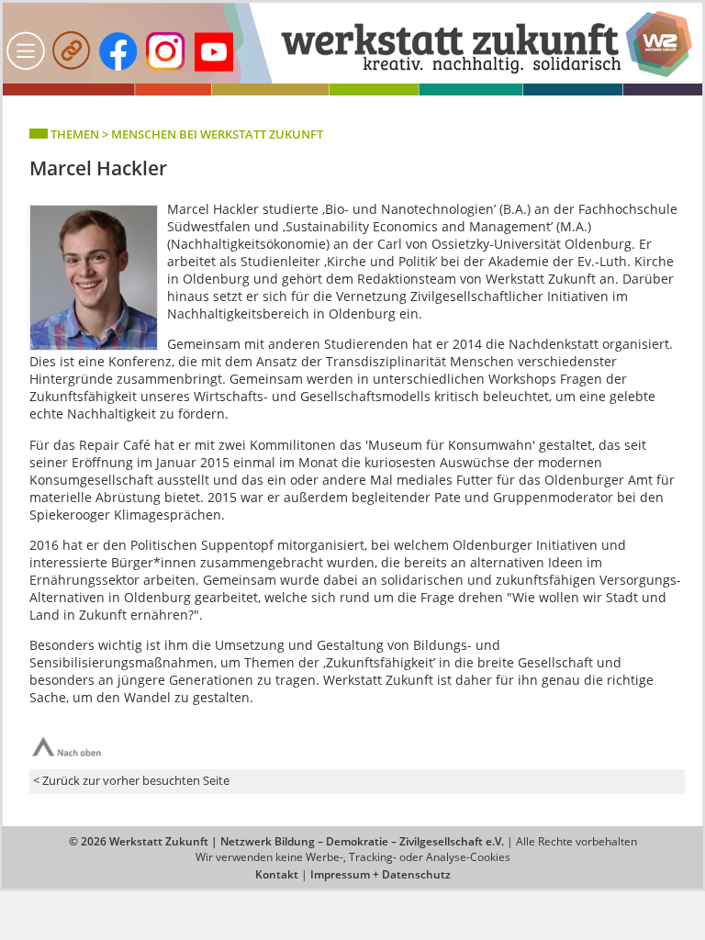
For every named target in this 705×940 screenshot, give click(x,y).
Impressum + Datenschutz (380, 874)
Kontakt (276, 874)
